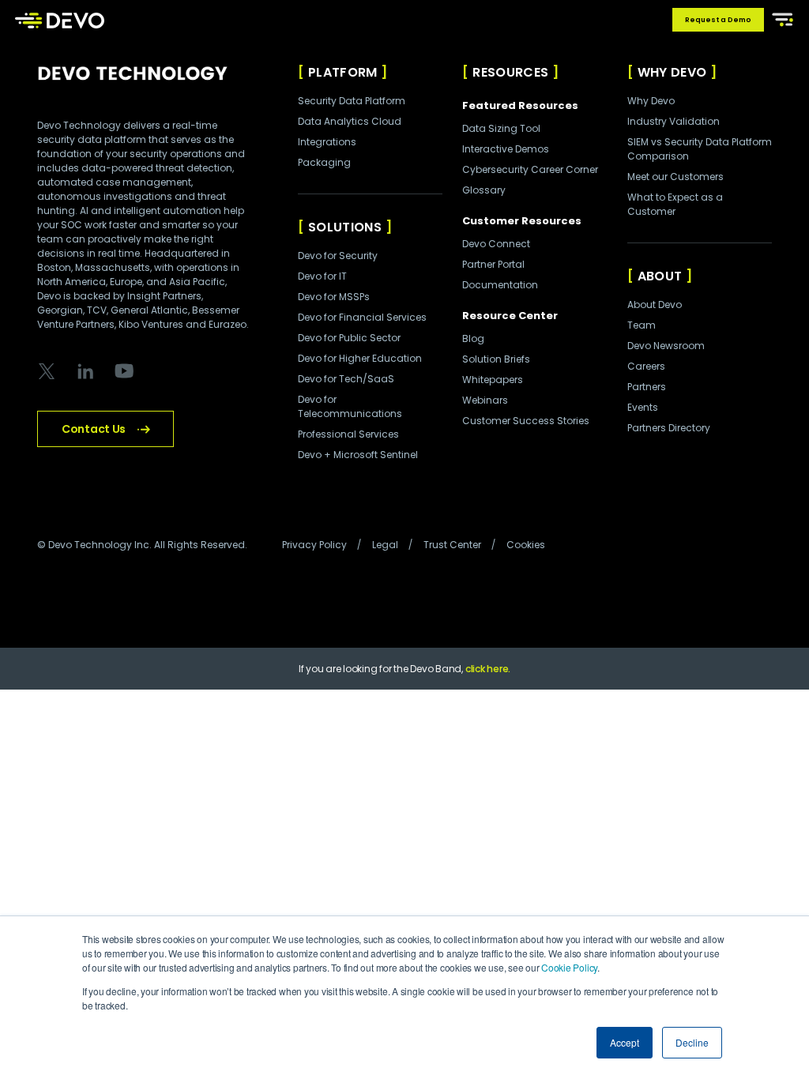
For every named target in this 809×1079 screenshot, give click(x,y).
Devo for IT (322, 276)
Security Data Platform (351, 100)
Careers (646, 366)
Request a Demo (718, 19)
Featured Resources (520, 105)
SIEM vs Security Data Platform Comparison (699, 149)
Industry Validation (673, 121)
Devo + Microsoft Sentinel (358, 454)
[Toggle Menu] (779, 18)
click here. (487, 668)
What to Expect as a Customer (675, 204)
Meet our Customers (675, 176)
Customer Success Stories (525, 420)
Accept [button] (624, 1042)
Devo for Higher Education (360, 358)
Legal (385, 544)
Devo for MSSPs (334, 296)
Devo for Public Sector (349, 337)
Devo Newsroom (666, 345)
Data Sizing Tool (501, 128)
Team (641, 325)
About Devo (654, 304)
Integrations (327, 142)
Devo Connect (496, 243)
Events (642, 407)
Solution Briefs (496, 359)
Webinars (485, 400)
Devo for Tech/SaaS (346, 378)
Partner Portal (493, 264)
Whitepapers (492, 379)
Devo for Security (338, 255)
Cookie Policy (569, 967)
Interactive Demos (505, 149)
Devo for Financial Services (362, 317)
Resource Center (510, 315)
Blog (473, 338)
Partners (646, 386)
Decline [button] (692, 1042)
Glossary (484, 190)
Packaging (324, 162)
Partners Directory (668, 427)
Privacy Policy (314, 544)
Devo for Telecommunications (350, 406)
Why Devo (651, 100)
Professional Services (348, 434)
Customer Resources (521, 220)
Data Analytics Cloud (349, 121)
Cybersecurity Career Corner (530, 169)
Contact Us (94, 429)
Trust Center (452, 544)
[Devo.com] (59, 19)
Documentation (500, 284)
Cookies (525, 544)
